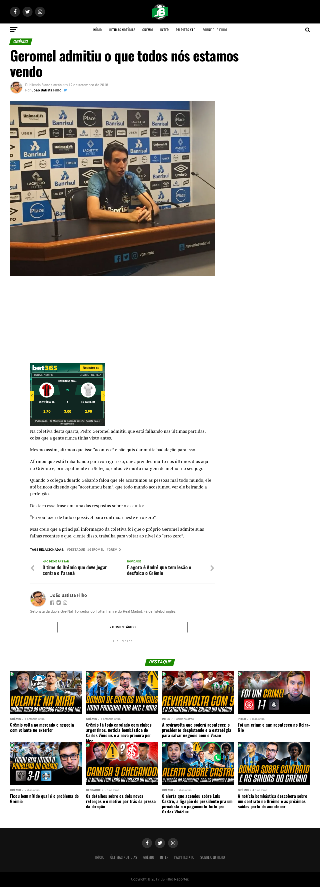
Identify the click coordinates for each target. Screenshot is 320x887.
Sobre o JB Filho (214, 29)
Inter (164, 29)
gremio (114, 549)
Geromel (96, 549)
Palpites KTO (186, 29)
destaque (77, 549)
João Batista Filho (47, 90)
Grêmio (147, 29)
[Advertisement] (112, 321)
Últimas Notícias (122, 29)
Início (97, 29)
